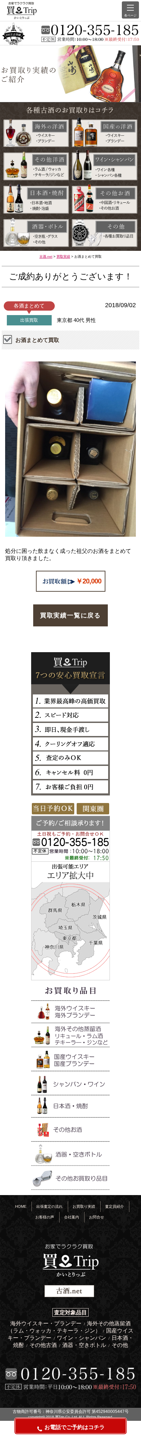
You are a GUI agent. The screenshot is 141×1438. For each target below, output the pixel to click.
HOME (20, 1206)
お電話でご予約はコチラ (74, 1427)
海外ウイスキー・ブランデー (46, 1323)
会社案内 (71, 1217)
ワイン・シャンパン (82, 1338)
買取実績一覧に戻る (70, 615)
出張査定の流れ (49, 1206)
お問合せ (96, 1217)
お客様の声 (44, 1217)
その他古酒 (43, 1345)
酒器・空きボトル (84, 1345)
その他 (120, 1345)
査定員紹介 (114, 1206)
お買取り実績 (84, 1206)
